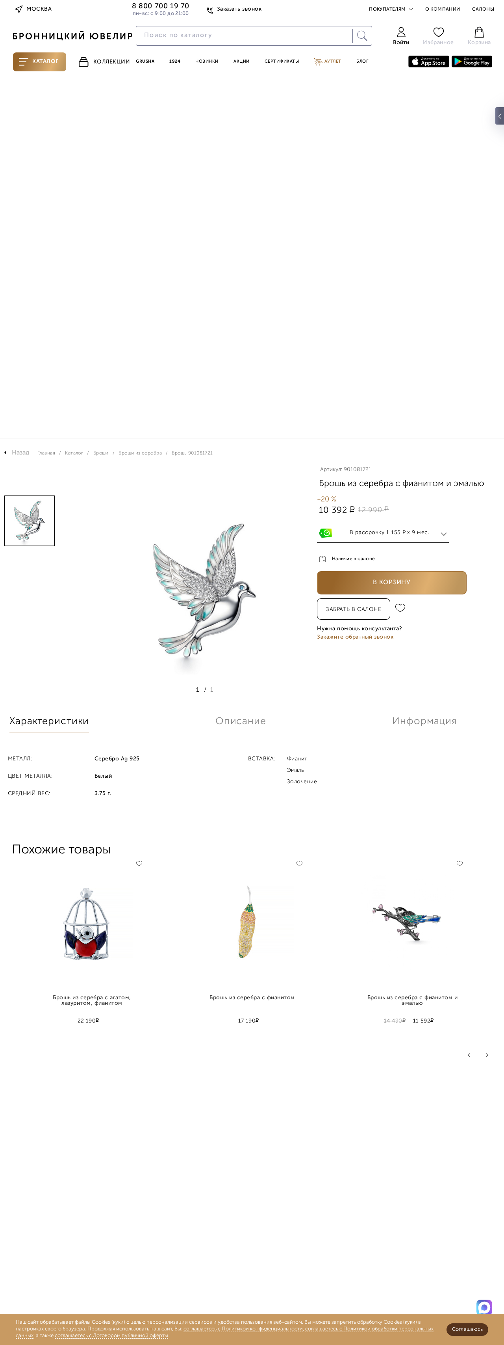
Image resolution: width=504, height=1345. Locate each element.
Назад (21, 453)
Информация (424, 722)
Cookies (101, 1322)
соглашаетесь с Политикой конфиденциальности (243, 1329)
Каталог (45, 62)
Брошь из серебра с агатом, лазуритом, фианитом (92, 1000)
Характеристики (49, 722)
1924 (174, 62)
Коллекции (111, 62)
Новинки (207, 62)
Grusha (145, 62)
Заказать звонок (239, 9)
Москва (39, 9)
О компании (442, 9)
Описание (240, 722)
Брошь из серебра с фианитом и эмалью (412, 1000)
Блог (362, 62)
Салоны (483, 9)
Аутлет (332, 62)
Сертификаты (282, 62)
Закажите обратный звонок (355, 637)
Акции (241, 62)
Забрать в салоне (353, 610)
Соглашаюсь (467, 1329)
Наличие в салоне (353, 559)
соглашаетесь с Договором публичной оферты (111, 1335)
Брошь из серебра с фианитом (252, 998)
